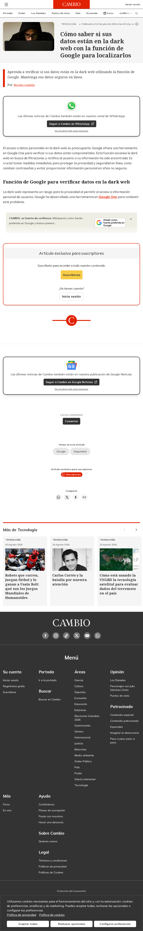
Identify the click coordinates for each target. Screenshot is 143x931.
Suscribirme (71, 275)
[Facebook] (45, 635)
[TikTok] (66, 635)
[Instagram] (55, 635)
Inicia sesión (71, 296)
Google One (108, 197)
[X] (76, 635)
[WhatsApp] (97, 635)
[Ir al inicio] (71, 4)
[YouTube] (87, 635)
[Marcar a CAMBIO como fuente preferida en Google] (110, 222)
